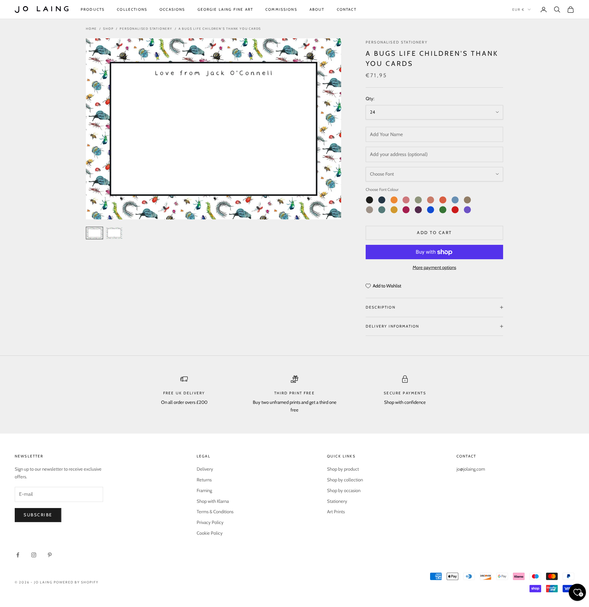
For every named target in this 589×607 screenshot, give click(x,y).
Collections (132, 9)
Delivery (205, 469)
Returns (204, 480)
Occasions (172, 9)
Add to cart (434, 232)
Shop (108, 29)
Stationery (337, 501)
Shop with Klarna (213, 501)
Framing (204, 490)
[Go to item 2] (114, 233)
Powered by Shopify (76, 582)
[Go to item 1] (94, 233)
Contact (346, 9)
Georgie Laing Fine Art (225, 9)
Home (91, 29)
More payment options (434, 267)
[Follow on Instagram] (34, 555)
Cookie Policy (210, 533)
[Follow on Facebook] (18, 555)
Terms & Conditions (215, 511)
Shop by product (343, 469)
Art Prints (336, 511)
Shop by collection (345, 480)
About (317, 9)
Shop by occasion (343, 490)
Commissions (281, 9)
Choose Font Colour (382, 189)
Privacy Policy (210, 522)
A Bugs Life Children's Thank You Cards (220, 29)
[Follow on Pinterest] (50, 555)
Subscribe (38, 515)
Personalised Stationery (146, 29)
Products (93, 9)
